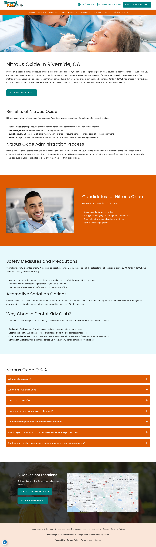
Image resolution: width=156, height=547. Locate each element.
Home (33, 529)
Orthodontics (60, 529)
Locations (86, 529)
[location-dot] (97, 4)
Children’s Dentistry (45, 529)
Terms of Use (86, 540)
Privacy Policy (73, 540)
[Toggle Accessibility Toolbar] (4, 542)
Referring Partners (118, 529)
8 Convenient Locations (110, 4)
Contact (106, 529)
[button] (137, 5)
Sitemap (97, 540)
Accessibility (60, 540)
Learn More (96, 529)
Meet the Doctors (74, 529)
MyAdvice (105, 535)
